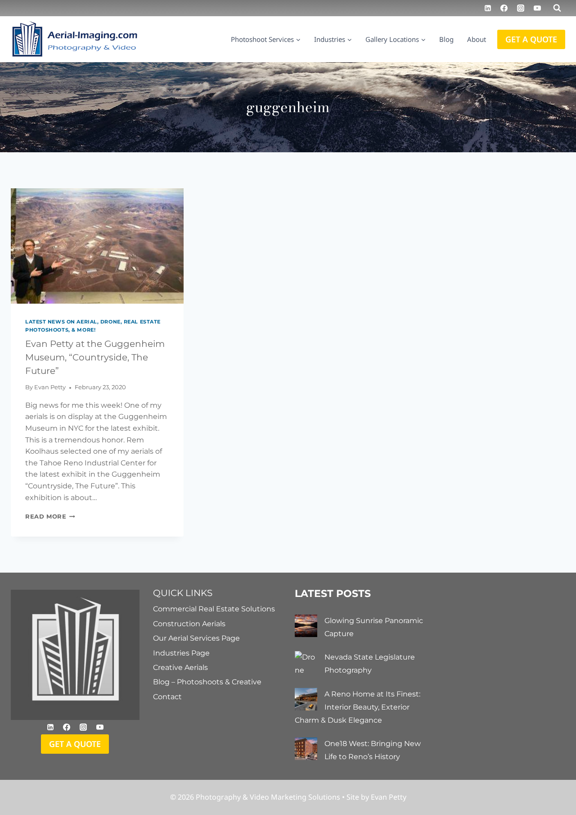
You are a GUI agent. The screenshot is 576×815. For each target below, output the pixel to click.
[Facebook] (504, 8)
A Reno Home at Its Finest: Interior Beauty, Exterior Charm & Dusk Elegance (357, 707)
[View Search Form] (557, 8)
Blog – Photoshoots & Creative (207, 682)
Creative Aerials (180, 667)
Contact (167, 696)
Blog (446, 39)
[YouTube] (537, 8)
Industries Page (181, 653)
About (476, 39)
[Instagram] (520, 8)
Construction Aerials (189, 623)
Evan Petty (50, 387)
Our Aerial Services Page (196, 638)
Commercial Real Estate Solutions (214, 609)
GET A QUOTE (531, 39)
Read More (50, 516)
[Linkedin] (488, 8)
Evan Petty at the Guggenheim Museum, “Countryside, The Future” (95, 357)
